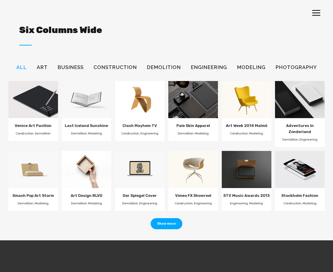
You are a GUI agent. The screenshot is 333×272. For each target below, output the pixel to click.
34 (194, 173)
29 (301, 173)
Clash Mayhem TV (140, 125)
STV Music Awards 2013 (246, 195)
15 (141, 103)
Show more (166, 223)
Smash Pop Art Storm (33, 195)
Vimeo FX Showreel (193, 195)
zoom (25, 95)
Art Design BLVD (86, 195)
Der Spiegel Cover (140, 195)
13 (34, 173)
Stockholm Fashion (299, 195)
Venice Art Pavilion (33, 125)
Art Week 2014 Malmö (246, 125)
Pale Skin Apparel (193, 125)
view (42, 95)
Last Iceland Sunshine (86, 125)
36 (247, 173)
